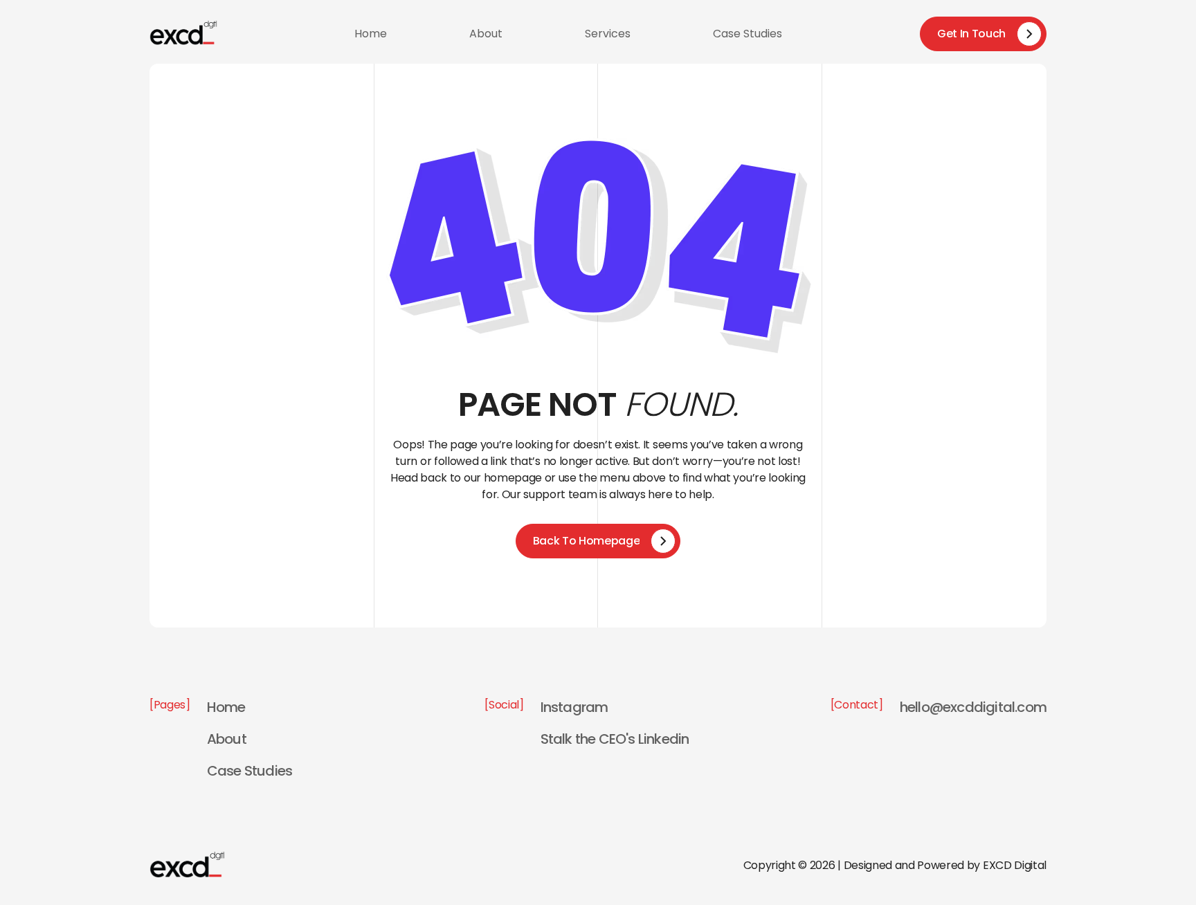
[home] (183, 33)
